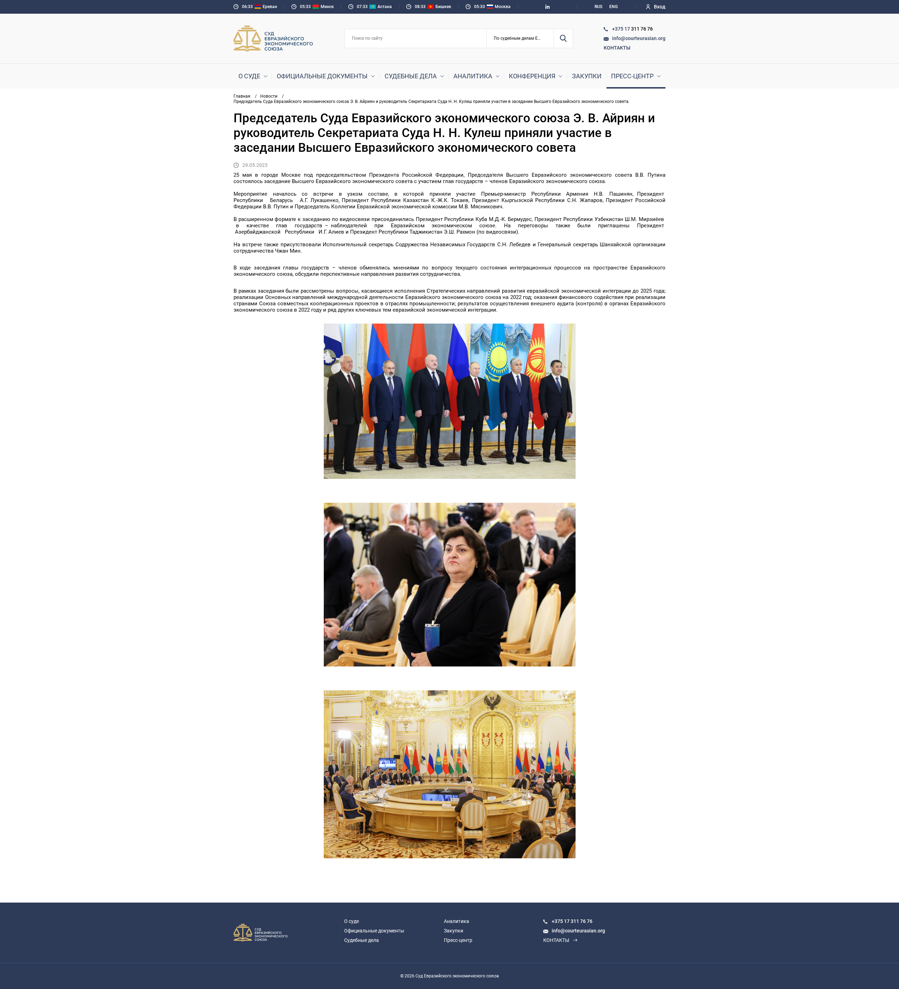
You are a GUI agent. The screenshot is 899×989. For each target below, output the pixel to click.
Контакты (617, 48)
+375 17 (621, 29)
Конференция (532, 76)
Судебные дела (411, 76)
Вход (659, 6)
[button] (520, 38)
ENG (613, 6)
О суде (249, 76)
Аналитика (472, 76)
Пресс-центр (632, 76)
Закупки (587, 76)
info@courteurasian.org (638, 38)
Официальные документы (322, 76)
